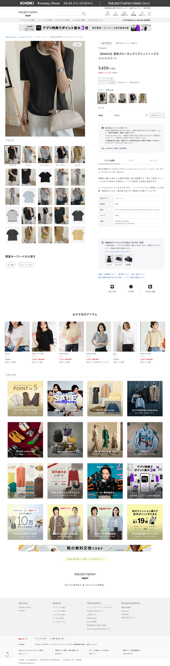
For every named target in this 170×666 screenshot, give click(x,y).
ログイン (126, 82)
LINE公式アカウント (128, 618)
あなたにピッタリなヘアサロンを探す (31, 650)
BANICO (104, 48)
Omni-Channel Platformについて (99, 629)
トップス (37, 37)
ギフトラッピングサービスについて (117, 252)
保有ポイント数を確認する (131, 650)
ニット (45, 37)
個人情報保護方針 (32, 660)
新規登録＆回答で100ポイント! (116, 8)
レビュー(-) (153, 160)
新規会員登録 (126, 607)
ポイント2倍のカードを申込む (99, 650)
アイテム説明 (109, 160)
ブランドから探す (59, 607)
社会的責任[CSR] (68, 660)
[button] (45, 89)
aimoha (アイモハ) (25, 37)
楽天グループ (134, 8)
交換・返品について (137, 274)
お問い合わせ (92, 618)
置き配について (123, 274)
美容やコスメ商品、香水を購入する (67, 650)
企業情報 (21, 660)
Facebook (125, 611)
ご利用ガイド (92, 615)
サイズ (131, 160)
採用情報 (79, 660)
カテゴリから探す (59, 615)
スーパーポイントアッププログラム (99, 607)
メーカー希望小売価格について (134, 277)
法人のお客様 (92, 622)
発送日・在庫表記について (107, 274)
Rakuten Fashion (11, 37)
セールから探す (58, 618)
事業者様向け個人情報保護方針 (50, 660)
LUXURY (22, 611)
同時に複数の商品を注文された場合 (110, 277)
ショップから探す (59, 611)
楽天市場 (147, 8)
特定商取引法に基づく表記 (96, 625)
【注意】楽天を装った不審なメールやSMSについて (85, 559)
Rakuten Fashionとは (95, 611)
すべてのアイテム (59, 622)
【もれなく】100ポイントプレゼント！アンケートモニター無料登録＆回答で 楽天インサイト (66, 644)
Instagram (125, 614)
